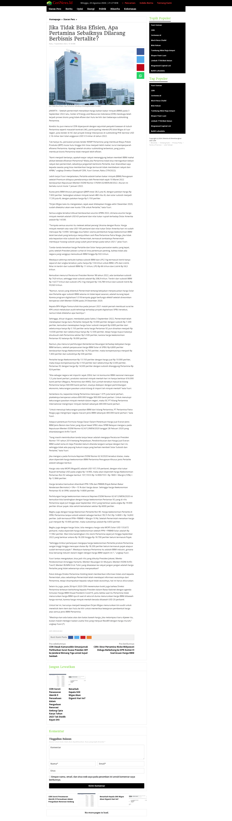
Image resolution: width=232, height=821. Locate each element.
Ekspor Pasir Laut (158, 55)
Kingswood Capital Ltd (161, 65)
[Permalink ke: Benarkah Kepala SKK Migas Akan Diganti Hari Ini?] (77, 680)
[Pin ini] (140, 67)
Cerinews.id (156, 35)
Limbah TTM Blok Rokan (161, 60)
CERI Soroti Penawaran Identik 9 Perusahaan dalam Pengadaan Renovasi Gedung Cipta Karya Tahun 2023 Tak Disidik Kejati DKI (57, 704)
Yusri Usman (156, 25)
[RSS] (90, 637)
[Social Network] (179, 3)
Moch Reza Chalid (158, 40)
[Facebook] (71, 637)
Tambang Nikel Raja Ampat (163, 50)
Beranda (154, 143)
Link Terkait (168, 145)
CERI (153, 30)
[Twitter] (77, 637)
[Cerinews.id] (60, 3)
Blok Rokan (156, 45)
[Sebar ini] (140, 51)
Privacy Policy (177, 143)
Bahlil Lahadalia (158, 71)
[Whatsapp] (140, 75)
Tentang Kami (165, 143)
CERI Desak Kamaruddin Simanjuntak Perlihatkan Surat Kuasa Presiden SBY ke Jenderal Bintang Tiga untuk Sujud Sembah (68, 650)
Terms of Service (155, 145)
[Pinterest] (83, 637)
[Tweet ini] (140, 59)
